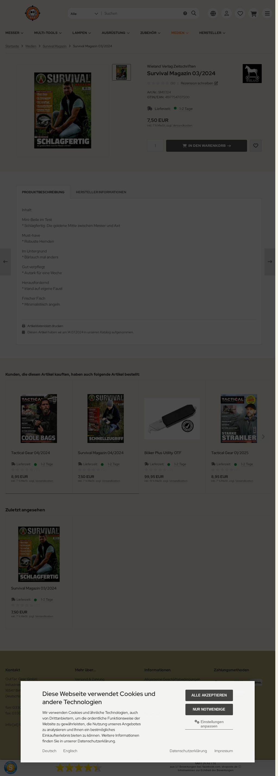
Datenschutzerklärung (188, 750)
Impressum (223, 750)
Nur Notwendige (209, 709)
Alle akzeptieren (209, 695)
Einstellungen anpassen (212, 724)
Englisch (70, 750)
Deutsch (49, 750)
